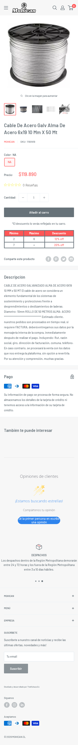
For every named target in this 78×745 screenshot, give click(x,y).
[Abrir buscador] (55, 8)
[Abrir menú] (6, 7)
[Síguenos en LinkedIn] (22, 705)
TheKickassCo (33, 687)
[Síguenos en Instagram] (14, 705)
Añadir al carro (39, 212)
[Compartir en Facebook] (48, 259)
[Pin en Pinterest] (56, 259)
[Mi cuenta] (63, 8)
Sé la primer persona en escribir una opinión (39, 520)
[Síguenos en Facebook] (7, 705)
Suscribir (16, 668)
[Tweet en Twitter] (63, 259)
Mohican (9, 141)
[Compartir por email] (71, 259)
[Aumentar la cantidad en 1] (44, 197)
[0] (70, 7)
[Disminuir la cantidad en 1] (23, 197)
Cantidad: (10, 197)
